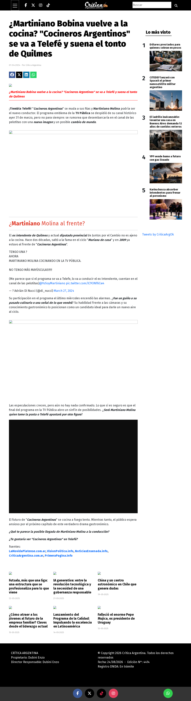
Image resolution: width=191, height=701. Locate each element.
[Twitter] (33, 5)
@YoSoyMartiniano (52, 283)
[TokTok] (101, 693)
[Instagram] (40, 5)
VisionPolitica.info (60, 551)
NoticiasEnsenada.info (91, 551)
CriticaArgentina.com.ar (26, 555)
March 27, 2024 (64, 291)
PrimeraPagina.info (59, 555)
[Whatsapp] (168, 693)
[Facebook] (26, 5)
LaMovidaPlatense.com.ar (27, 551)
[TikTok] (48, 5)
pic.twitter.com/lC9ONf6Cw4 (85, 283)
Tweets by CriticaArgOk (158, 234)
